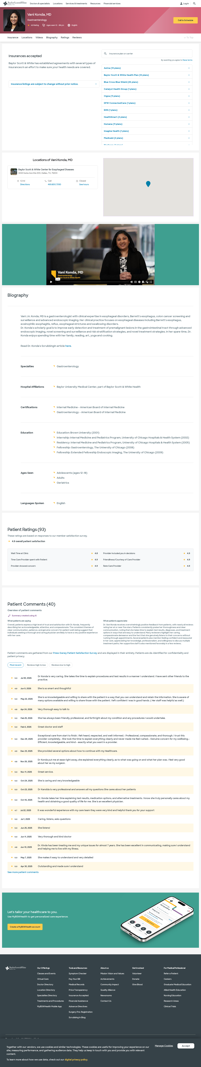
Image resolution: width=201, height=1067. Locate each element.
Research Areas (171, 1001)
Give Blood (137, 984)
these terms (187, 60)
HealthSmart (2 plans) (115, 117)
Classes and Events (46, 973)
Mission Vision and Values (112, 973)
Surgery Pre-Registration (81, 1012)
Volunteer (137, 973)
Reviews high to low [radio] (36, 665)
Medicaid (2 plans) (113, 138)
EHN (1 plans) (110, 110)
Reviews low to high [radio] (61, 665)
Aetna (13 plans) (112, 68)
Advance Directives (78, 1006)
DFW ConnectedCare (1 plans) (120, 103)
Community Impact (109, 984)
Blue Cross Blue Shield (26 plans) (121, 82)
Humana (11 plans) (113, 124)
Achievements (107, 979)
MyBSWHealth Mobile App (49, 1006)
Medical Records (76, 984)
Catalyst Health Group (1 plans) (120, 89)
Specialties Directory (47, 995)
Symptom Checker (78, 973)
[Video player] (100, 254)
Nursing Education (172, 995)
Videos (39, 37)
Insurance (13, 37)
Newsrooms (106, 995)
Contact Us (105, 1001)
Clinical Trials (170, 1006)
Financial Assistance (78, 1001)
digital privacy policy (76, 1059)
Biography (52, 37)
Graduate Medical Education (177, 984)
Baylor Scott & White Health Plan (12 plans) (126, 75)
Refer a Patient (171, 973)
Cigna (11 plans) (112, 96)
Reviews (77, 37)
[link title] (15, 3)
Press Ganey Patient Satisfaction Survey (75, 653)
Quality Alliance (107, 990)
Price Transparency (78, 990)
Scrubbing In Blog (77, 1017)
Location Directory (46, 990)
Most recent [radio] (15, 665)
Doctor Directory (45, 984)
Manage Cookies (164, 1045)
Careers (167, 979)
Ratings (65, 37)
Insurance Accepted (78, 995)
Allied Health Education (175, 990)
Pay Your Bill (74, 979)
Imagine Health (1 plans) (116, 131)
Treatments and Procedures (50, 1001)
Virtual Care (43, 979)
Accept (186, 1045)
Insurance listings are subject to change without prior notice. (44, 84)
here (68, 346)
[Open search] (194, 3)
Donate (135, 979)
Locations (27, 37)
